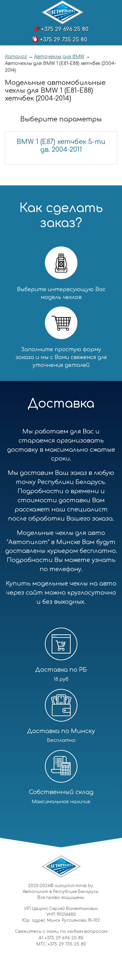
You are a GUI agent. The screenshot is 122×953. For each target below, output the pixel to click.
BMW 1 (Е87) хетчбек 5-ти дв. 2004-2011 (61, 145)
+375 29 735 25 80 (63, 40)
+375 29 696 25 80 (64, 29)
